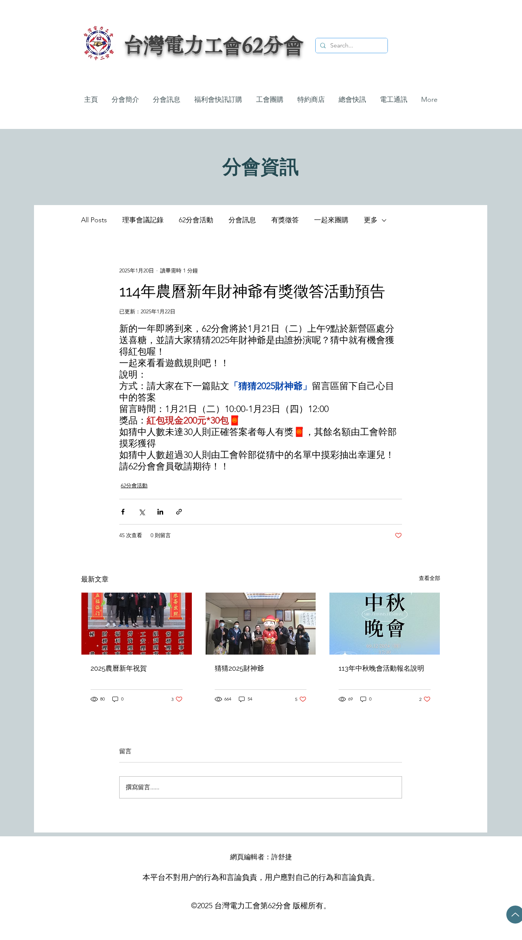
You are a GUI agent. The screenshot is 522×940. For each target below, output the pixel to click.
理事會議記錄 (143, 220)
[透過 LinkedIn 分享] (160, 511)
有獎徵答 (285, 220)
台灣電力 (163, 44)
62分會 (273, 44)
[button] (166, 96)
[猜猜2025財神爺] (261, 624)
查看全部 (429, 578)
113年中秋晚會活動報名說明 (381, 668)
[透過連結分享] (179, 511)
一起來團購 (331, 220)
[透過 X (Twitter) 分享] (141, 511)
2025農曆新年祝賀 (119, 668)
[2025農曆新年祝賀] (136, 624)
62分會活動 (196, 220)
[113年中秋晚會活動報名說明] (384, 624)
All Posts (94, 220)
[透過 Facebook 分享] (122, 511)
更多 (371, 220)
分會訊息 (242, 220)
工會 (223, 45)
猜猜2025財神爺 (239, 668)
